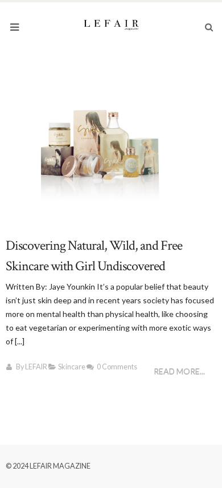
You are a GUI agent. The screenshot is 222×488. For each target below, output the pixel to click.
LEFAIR (36, 367)
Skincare (71, 367)
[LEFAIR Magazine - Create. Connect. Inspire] (111, 24)
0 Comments (117, 367)
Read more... (179, 371)
